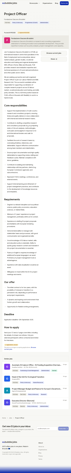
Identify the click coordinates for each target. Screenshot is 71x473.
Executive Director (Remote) (23, 401)
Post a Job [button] (64, 3)
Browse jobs (34, 3)
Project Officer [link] (19, 418)
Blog (39, 453)
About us (41, 446)
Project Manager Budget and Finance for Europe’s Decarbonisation (38, 389)
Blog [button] (56, 3)
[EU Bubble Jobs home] (9, 442)
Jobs (10, 418)
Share (53, 59)
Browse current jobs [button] (54, 53)
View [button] (62, 366)
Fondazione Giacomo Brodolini (22, 38)
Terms (40, 459)
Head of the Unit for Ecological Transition (28, 377)
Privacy (40, 456)
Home (4, 418)
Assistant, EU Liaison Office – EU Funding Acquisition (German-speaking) (40, 365)
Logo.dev (17, 454)
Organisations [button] (47, 3)
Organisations (42, 450)
